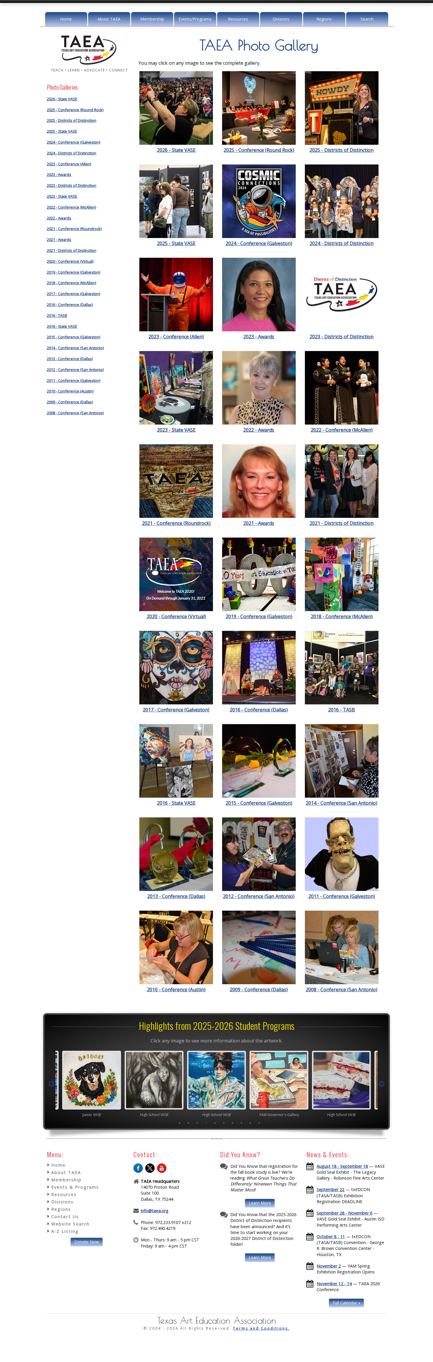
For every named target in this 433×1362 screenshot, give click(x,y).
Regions (324, 19)
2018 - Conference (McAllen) (71, 282)
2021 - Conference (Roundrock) (74, 228)
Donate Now (86, 1242)
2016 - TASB (57, 315)
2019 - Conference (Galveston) (73, 272)
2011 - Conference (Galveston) (73, 380)
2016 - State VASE (62, 326)
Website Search (70, 1224)
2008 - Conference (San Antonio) (75, 412)
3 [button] (197, 1123)
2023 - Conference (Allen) (69, 164)
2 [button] (188, 1123)
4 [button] (206, 1123)
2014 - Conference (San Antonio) (75, 347)
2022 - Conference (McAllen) (71, 207)
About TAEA (108, 19)
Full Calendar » (346, 1303)
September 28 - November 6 (344, 1213)
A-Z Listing (65, 1231)
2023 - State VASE (62, 196)
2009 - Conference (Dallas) (70, 402)
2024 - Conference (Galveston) (73, 142)
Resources (238, 19)
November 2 (329, 1266)
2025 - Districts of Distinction (71, 120)
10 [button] (259, 1123)
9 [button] (250, 1123)
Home (66, 19)
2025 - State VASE (62, 131)
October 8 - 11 (331, 1236)
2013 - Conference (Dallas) (70, 358)
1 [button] (180, 1123)
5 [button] (215, 1123)
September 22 (330, 1189)
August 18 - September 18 (342, 1166)
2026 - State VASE (62, 99)
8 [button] (241, 1123)
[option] (91, 1083)
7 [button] (233, 1123)
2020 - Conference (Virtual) (70, 261)
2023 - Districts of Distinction (71, 185)
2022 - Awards (59, 218)
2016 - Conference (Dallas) (70, 304)
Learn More (260, 1203)
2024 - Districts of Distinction (71, 153)
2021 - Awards (59, 239)
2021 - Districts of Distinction (71, 250)
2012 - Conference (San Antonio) (75, 369)
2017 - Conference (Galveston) (73, 293)
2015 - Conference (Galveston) (73, 337)
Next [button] (382, 1084)
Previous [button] (51, 1084)
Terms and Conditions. (261, 1328)
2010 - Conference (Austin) (70, 391)
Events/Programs (195, 19)
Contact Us (65, 1216)
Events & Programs (75, 1187)
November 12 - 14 (334, 1283)
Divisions (281, 19)
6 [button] (224, 1123)
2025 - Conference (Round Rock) (75, 109)
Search (367, 19)
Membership (152, 19)
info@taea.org (154, 1210)
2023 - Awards (59, 174)
